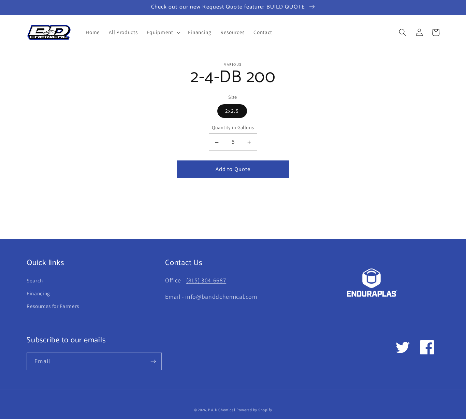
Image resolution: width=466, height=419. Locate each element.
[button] (163, 32)
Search (35, 280)
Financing (38, 293)
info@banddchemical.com (221, 296)
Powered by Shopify (254, 409)
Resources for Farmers (53, 305)
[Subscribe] (153, 361)
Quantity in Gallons (233, 127)
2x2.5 (232, 111)
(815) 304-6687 (206, 280)
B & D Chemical (221, 409)
